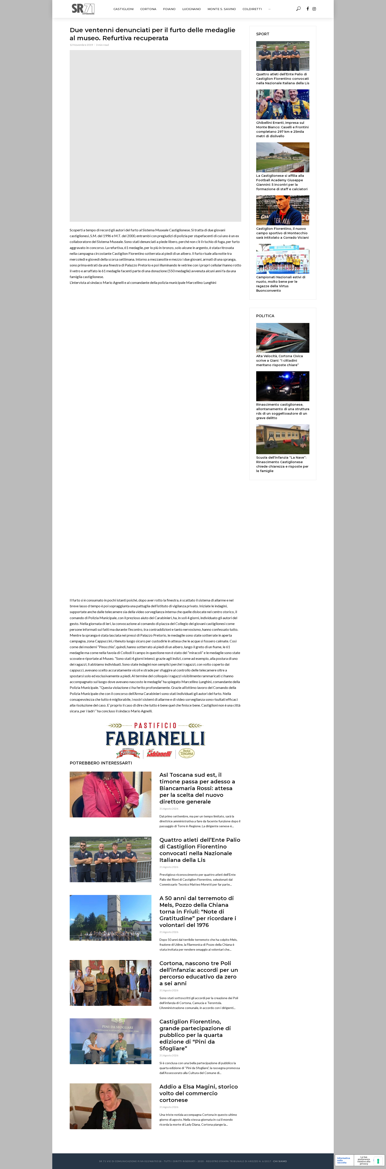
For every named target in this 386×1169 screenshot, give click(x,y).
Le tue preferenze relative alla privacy (363, 1160)
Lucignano (191, 9)
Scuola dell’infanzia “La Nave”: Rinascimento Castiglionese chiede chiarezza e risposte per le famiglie (282, 464)
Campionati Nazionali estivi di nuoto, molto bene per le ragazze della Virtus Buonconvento (280, 284)
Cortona (148, 9)
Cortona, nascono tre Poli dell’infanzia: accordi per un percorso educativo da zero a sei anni (198, 973)
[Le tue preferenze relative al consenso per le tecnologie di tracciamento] (378, 1161)
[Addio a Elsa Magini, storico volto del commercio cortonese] (110, 1106)
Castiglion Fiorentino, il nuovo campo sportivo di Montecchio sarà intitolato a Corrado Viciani (282, 233)
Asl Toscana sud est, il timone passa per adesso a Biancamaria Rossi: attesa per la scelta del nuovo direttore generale (197, 788)
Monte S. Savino (222, 9)
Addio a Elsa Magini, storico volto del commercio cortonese (198, 1093)
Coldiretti (252, 9)
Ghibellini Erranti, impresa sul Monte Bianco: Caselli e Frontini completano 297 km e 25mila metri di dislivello (282, 129)
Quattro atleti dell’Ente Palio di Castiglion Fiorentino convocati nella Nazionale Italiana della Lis (199, 850)
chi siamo (280, 1161)
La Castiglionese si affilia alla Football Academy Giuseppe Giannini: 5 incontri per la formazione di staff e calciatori (282, 182)
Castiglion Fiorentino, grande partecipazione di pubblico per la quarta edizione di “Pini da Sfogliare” (195, 1035)
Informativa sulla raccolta (343, 1160)
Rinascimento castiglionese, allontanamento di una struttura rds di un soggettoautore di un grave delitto (282, 411)
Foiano (169, 9)
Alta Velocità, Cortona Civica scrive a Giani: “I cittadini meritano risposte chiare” (279, 360)
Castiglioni (123, 9)
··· (270, 9)
